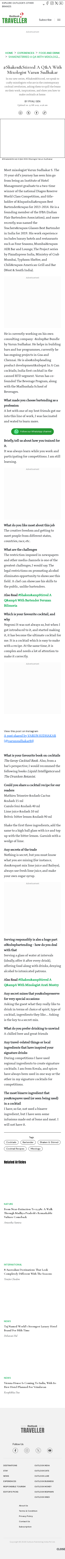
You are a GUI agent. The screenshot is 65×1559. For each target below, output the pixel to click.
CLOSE (61, 1549)
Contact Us (24, 1421)
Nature (8, 1182)
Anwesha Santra (12, 1201)
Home (9, 53)
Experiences (26, 53)
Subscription (25, 1427)
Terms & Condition (28, 1411)
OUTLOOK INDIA (42, 1365)
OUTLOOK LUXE (41, 1376)
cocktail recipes (15, 1148)
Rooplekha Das (12, 1292)
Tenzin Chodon (12, 1229)
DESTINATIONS (10, 1365)
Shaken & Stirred (49, 1142)
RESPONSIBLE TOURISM (14, 1386)
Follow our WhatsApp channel (35, 431)
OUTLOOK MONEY (43, 1386)
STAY (5, 1371)
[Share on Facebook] (37, 112)
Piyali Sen (34, 101)
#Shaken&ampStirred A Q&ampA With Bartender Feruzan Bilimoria (28, 600)
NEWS (6, 1376)
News (7, 1246)
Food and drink (49, 53)
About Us (23, 1406)
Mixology (35, 1148)
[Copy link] (45, 112)
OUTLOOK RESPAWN (44, 1392)
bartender (28, 1142)
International (13, 1214)
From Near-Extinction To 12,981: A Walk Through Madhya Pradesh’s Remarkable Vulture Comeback (28, 1192)
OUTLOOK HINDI (42, 1397)
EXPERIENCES (9, 1381)
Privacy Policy (26, 1416)
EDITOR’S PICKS (10, 1392)
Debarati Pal (10, 1261)
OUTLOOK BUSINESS (44, 1381)
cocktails (11, 1142)
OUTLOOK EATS (41, 1371)
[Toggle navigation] (59, 20)
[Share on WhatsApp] (21, 112)
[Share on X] (29, 112)
